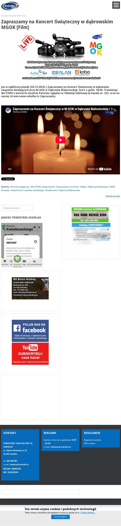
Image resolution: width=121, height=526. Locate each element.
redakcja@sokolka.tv (19, 464)
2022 (113, 187)
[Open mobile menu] (116, 5)
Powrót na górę (113, 196)
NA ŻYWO (36, 187)
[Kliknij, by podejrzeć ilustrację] (60, 56)
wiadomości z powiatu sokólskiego (28, 190)
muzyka (6, 190)
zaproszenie (49, 187)
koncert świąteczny (20, 187)
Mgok (84, 187)
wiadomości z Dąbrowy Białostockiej (63, 190)
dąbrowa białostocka (98, 187)
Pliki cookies (89, 443)
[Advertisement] (30, 397)
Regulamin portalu (92, 440)
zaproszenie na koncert (68, 187)
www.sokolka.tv (29, 96)
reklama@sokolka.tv (60, 447)
